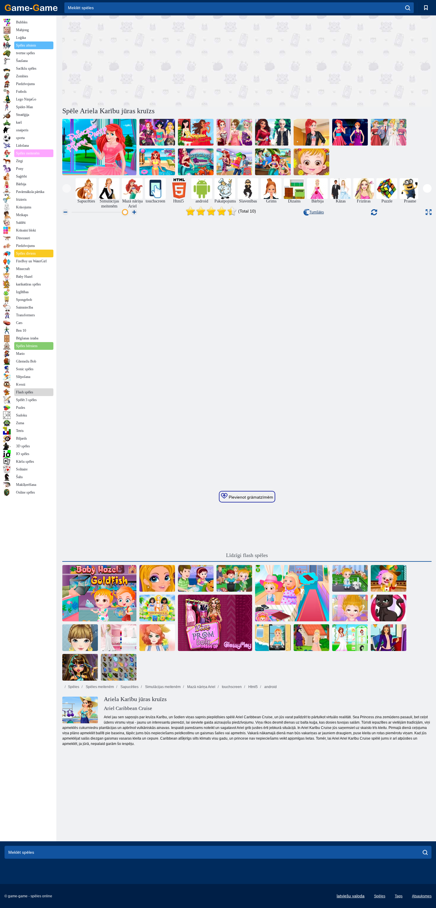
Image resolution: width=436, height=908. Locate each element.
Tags (398, 896)
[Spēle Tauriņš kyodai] (118, 667)
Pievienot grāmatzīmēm (250, 497)
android (270, 687)
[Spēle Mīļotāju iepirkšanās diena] (234, 162)
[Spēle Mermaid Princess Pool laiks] (157, 162)
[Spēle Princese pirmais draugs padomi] (273, 132)
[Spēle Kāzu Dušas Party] (234, 132)
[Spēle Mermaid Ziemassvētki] (196, 162)
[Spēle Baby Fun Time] (311, 162)
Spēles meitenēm (99, 687)
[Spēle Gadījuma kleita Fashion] (80, 637)
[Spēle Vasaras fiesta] (157, 637)
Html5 (252, 687)
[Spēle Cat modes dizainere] (388, 608)
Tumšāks (316, 212)
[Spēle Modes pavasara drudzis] (350, 132)
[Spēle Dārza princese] (350, 637)
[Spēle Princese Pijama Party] (99, 147)
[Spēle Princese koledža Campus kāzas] (388, 132)
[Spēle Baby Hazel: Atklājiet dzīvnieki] (350, 578)
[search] (407, 7)
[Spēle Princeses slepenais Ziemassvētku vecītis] (196, 132)
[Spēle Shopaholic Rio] (157, 608)
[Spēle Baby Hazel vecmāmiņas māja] (292, 593)
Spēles (73, 687)
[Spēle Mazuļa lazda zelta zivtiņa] (99, 593)
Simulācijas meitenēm (162, 687)
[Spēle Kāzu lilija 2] (118, 637)
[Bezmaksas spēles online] (31, 7)
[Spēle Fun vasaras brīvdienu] (273, 637)
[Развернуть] (429, 212)
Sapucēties (129, 687)
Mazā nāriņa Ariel (200, 687)
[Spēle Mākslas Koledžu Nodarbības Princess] (311, 132)
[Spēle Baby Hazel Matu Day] (350, 608)
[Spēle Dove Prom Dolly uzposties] (215, 623)
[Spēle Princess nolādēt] (311, 637)
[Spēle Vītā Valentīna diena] (273, 162)
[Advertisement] (154, 60)
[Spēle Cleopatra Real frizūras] (80, 667)
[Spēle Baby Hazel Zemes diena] (234, 578)
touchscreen (231, 687)
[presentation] (66, 188)
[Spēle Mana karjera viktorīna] (388, 637)
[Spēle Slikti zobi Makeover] (157, 578)
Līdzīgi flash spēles (247, 555)
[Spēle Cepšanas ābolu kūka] (196, 578)
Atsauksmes (422, 896)
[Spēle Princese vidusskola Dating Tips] (157, 132)
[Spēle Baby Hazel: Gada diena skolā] (388, 578)
